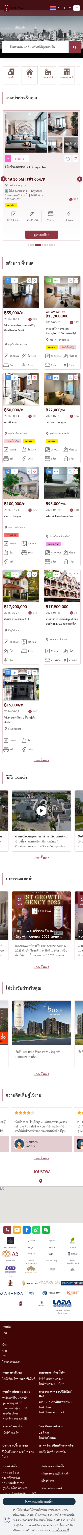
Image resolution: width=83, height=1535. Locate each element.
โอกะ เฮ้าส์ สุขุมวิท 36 (14, 1408)
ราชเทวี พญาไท (12, 1426)
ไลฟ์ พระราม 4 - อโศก (51, 1383)
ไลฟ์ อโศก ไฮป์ (47, 1407)
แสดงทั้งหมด (41, 760)
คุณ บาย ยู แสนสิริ (12, 1403)
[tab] (28, 245)
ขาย (4, 1333)
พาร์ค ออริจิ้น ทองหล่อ (14, 1398)
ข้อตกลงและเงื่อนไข (53, 1466)
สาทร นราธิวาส (12, 1372)
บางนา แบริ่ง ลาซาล (15, 1445)
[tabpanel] (41, 175)
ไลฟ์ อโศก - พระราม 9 (51, 1412)
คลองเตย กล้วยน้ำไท (52, 1372)
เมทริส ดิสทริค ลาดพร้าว (52, 1451)
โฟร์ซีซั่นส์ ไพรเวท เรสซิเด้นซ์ (18, 1378)
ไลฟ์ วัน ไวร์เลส (47, 1437)
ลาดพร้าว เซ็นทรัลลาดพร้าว (57, 1445)
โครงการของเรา (11, 1362)
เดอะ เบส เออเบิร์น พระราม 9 (56, 1402)
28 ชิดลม (44, 1432)
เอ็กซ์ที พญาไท (10, 1432)
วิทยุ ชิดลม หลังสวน (51, 1426)
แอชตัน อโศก (10, 1413)
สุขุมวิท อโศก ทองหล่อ (16, 1391)
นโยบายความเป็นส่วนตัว (56, 1473)
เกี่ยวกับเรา (48, 1481)
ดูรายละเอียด (41, 234)
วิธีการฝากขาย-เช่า (52, 1488)
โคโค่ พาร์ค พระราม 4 (51, 1378)
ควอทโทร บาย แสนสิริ (14, 1418)
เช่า (4, 1338)
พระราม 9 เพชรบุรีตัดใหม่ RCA (19, 1493)
